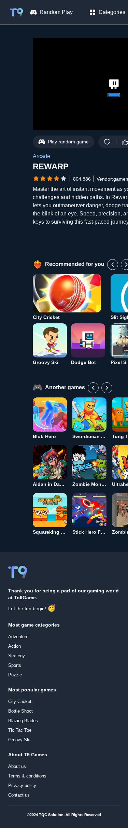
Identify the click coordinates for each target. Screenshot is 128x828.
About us (17, 766)
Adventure (18, 636)
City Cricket (19, 701)
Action (14, 646)
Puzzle (15, 674)
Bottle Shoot (20, 711)
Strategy (16, 655)
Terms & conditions (27, 775)
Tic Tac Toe (19, 730)
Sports (14, 665)
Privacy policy (22, 785)
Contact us (19, 795)
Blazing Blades (23, 720)
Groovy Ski (19, 739)
